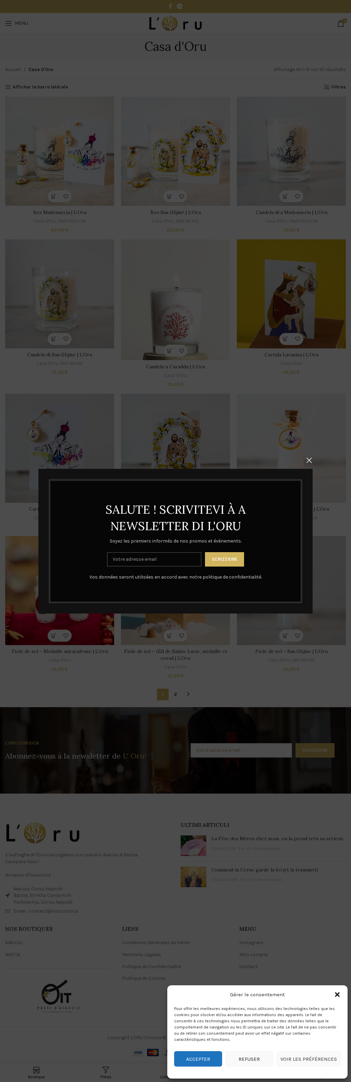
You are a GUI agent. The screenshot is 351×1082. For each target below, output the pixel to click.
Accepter (198, 1059)
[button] (337, 994)
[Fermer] (309, 460)
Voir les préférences (308, 1059)
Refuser (249, 1059)
